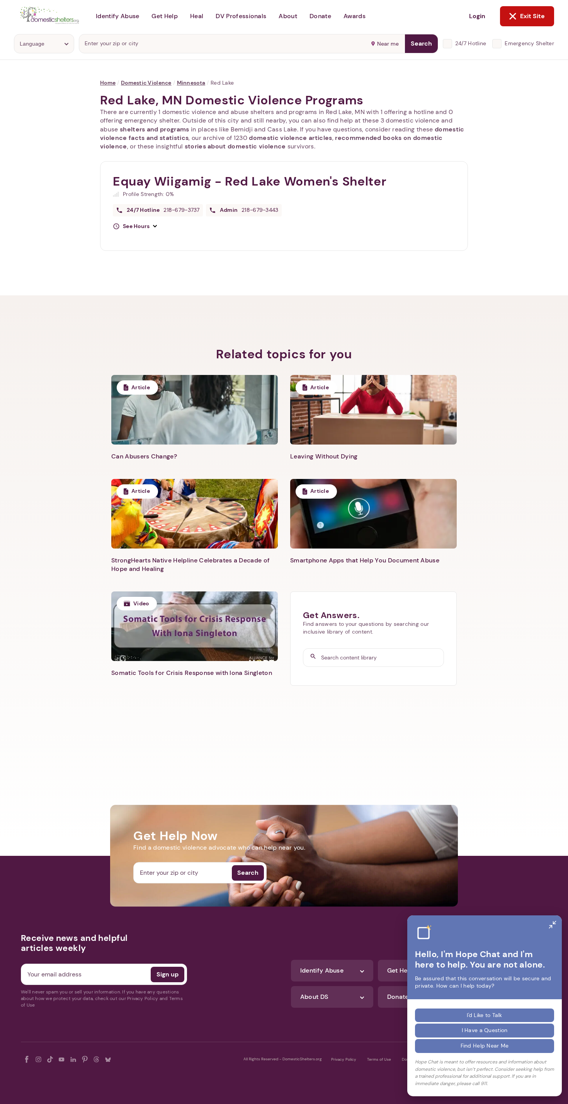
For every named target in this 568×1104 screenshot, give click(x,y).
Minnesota (191, 82)
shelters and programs (154, 129)
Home (108, 82)
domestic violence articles (290, 138)
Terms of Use (379, 1059)
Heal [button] (196, 16)
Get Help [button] (164, 16)
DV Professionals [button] (241, 16)
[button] (135, 226)
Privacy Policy (343, 1059)
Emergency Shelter (529, 43)
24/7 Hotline (470, 43)
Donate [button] (320, 16)
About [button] (288, 16)
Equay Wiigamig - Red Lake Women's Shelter (249, 181)
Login (477, 16)
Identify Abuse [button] (117, 16)
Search (421, 43)
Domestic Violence (146, 82)
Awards (355, 16)
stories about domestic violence (235, 146)
